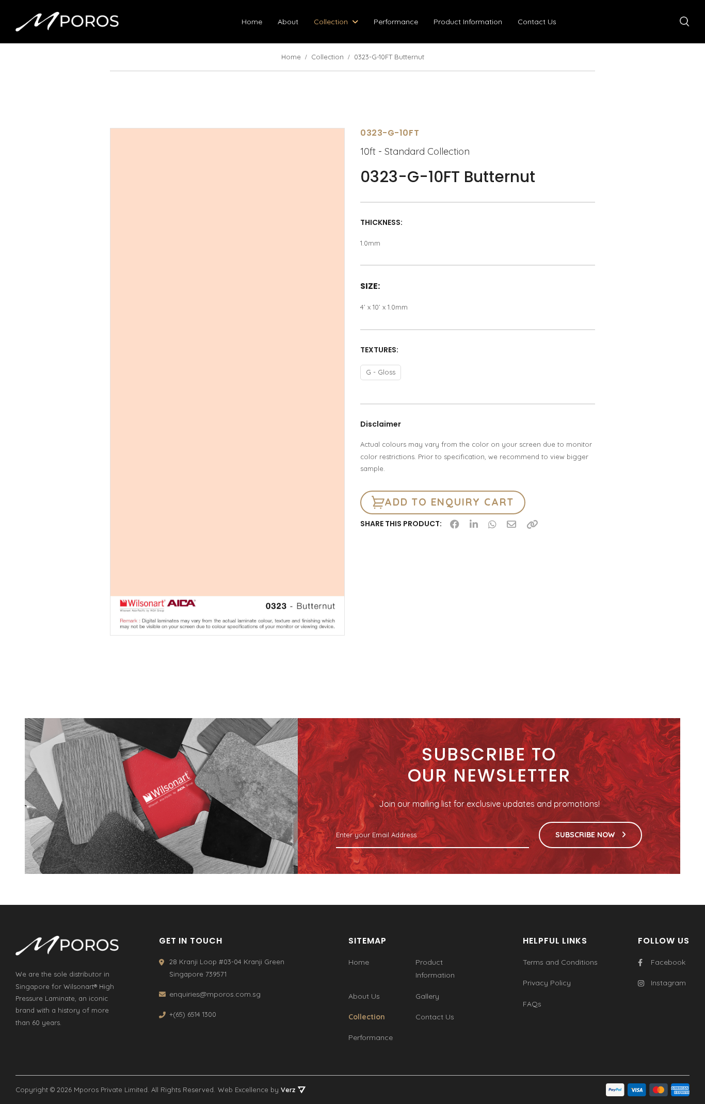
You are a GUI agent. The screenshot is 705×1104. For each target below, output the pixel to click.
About (288, 21)
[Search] (685, 22)
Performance (396, 21)
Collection (331, 21)
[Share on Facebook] (454, 524)
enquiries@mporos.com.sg (215, 994)
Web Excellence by (256, 1089)
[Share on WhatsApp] (492, 524)
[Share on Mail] (511, 524)
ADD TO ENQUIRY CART (449, 502)
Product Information (468, 21)
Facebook (668, 962)
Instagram (668, 982)
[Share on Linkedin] (474, 524)
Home (252, 21)
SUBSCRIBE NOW (586, 834)
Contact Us (537, 21)
